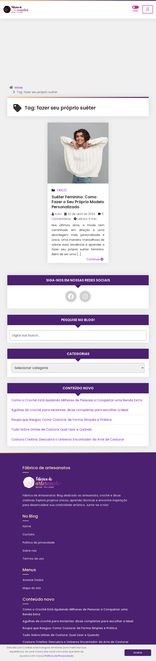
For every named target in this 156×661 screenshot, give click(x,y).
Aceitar (137, 652)
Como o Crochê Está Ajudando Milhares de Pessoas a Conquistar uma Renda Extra (76, 400)
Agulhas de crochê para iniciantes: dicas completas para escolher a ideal (69, 410)
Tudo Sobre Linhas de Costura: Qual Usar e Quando (51, 429)
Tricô (62, 190)
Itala (58, 214)
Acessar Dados (33, 580)
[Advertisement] (78, 49)
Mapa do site (32, 588)
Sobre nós (30, 551)
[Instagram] (85, 296)
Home (27, 526)
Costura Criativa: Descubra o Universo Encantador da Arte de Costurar (67, 439)
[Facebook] (71, 296)
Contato (29, 534)
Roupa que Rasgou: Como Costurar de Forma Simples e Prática (61, 419)
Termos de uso (33, 559)
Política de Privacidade (58, 656)
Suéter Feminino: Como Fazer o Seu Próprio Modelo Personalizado (78, 202)
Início (19, 88)
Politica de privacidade (39, 543)
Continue (94, 259)
